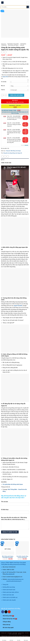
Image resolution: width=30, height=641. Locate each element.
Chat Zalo (11, 640)
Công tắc (22, 45)
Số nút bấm (3, 81)
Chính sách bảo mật (8, 594)
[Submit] (28, 7)
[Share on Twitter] (5, 156)
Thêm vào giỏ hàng (16, 95)
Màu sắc (3, 85)
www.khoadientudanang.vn (13, 581)
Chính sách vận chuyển (9, 600)
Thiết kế (3, 89)
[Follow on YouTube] (9, 611)
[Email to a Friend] (7, 156)
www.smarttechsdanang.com (15, 579)
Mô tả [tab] (2, 159)
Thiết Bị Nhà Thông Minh (13, 43)
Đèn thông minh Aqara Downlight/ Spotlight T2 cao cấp (7, 557)
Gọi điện (18, 640)
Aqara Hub (5, 76)
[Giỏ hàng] (27, 2)
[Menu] (2, 2)
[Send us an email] (6, 611)
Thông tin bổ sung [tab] (6, 162)
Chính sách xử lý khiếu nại (10, 597)
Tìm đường (4, 640)
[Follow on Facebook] (2, 611)
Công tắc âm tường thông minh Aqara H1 (12, 153)
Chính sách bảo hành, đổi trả (11, 592)
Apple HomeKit (18, 305)
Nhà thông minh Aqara (13, 45)
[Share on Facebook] (2, 156)
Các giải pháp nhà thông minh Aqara (13, 484)
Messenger (26, 640)
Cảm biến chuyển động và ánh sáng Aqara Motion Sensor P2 (22, 557)
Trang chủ (3, 43)
